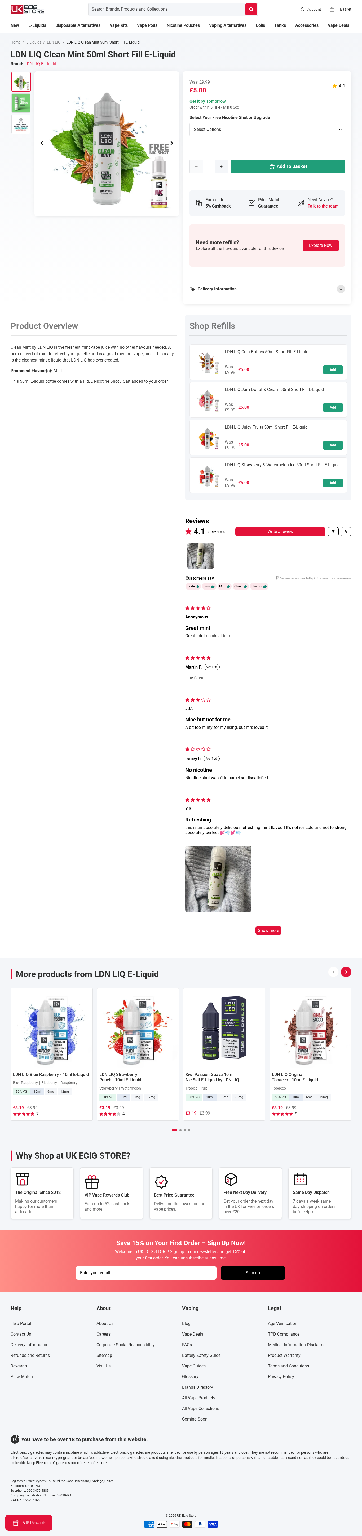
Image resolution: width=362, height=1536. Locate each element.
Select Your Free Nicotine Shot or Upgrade (229, 117)
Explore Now (320, 245)
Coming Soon (195, 1419)
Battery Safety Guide (201, 1355)
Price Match (22, 1376)
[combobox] (160, 9)
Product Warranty (284, 1355)
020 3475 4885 (38, 1490)
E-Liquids (33, 42)
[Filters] (333, 531)
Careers (103, 1334)
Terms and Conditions (288, 1366)
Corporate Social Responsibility (125, 1344)
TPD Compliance (283, 1334)
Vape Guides (194, 1366)
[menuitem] (14, 25)
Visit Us (103, 1366)
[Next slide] (173, 143)
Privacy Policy (281, 1376)
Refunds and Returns (30, 1355)
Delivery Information (29, 1344)
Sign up (253, 1272)
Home (15, 42)
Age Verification (282, 1323)
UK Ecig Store (186, 1515)
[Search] (251, 9)
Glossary (190, 1376)
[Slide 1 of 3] (20, 81)
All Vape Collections (200, 1408)
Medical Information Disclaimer (297, 1344)
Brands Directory (197, 1387)
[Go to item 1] (200, 556)
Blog (186, 1323)
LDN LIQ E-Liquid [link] (40, 63)
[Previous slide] (40, 143)
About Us (104, 1323)
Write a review (280, 531)
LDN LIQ (54, 42)
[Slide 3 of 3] (20, 124)
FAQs (187, 1344)
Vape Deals (192, 1334)
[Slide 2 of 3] (20, 103)
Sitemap (104, 1355)
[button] (336, 85)
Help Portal (21, 1323)
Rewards (19, 1366)
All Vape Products (198, 1397)
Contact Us (21, 1334)
